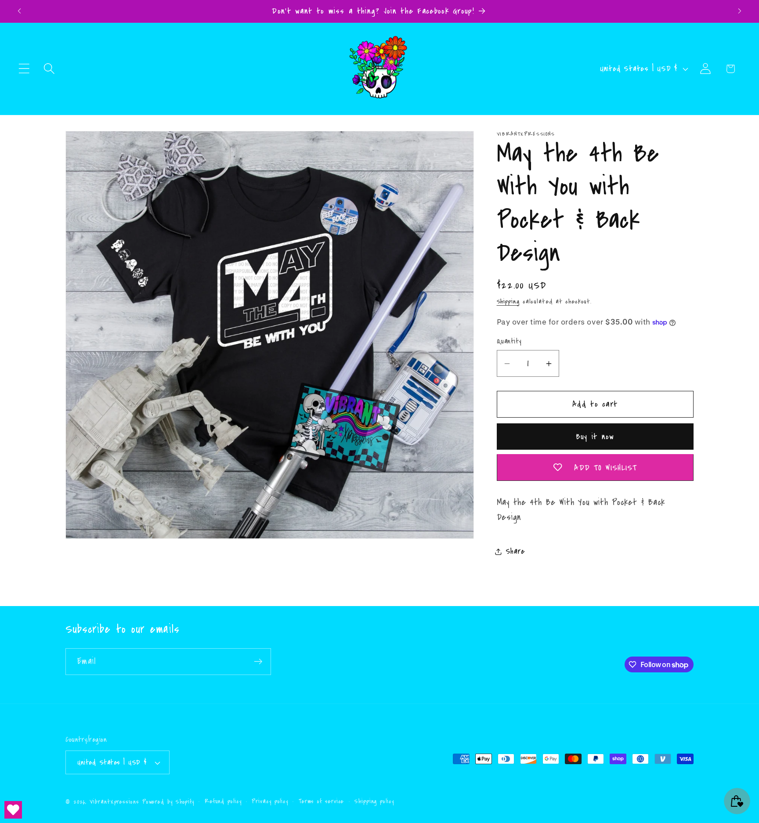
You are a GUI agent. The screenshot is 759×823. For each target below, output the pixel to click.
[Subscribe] (258, 661)
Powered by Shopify (168, 802)
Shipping (508, 301)
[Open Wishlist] (13, 810)
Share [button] (515, 551)
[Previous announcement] (19, 11)
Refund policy (223, 801)
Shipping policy (374, 801)
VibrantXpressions (114, 802)
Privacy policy (270, 801)
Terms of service (321, 801)
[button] (23, 68)
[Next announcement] (739, 11)
